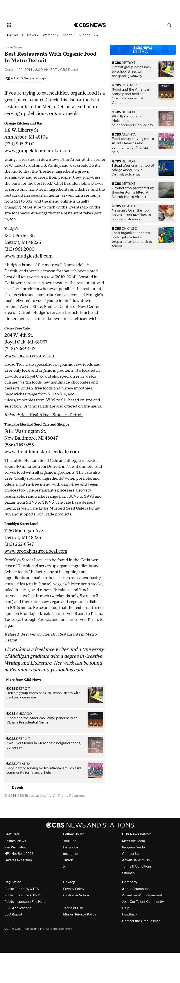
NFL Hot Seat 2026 (19, 853)
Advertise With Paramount (142, 895)
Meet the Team (133, 841)
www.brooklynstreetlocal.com (35, 551)
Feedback (129, 914)
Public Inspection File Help (24, 901)
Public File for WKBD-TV (23, 895)
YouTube (69, 841)
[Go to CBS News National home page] (90, 25)
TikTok (68, 860)
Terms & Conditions (137, 866)
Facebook (70, 847)
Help (125, 908)
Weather (49, 35)
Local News (13, 47)
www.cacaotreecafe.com (30, 355)
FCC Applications (17, 908)
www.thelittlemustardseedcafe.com (41, 451)
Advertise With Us (135, 860)
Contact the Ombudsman (141, 921)
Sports (68, 35)
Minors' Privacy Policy (79, 914)
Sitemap (128, 873)
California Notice (76, 895)
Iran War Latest (15, 847)
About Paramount (135, 889)
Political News (15, 841)
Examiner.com (24, 669)
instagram (70, 853)
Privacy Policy (73, 889)
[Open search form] (169, 25)
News (32, 35)
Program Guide (133, 847)
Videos (84, 35)
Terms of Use (73, 908)
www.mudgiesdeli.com (28, 256)
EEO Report (13, 914)
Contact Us (130, 853)
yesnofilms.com (66, 669)
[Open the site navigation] (34, 25)
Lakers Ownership (18, 860)
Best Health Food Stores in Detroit (51, 414)
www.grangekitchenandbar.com (38, 150)
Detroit (12, 35)
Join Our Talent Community (143, 901)
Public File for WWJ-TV (22, 889)
